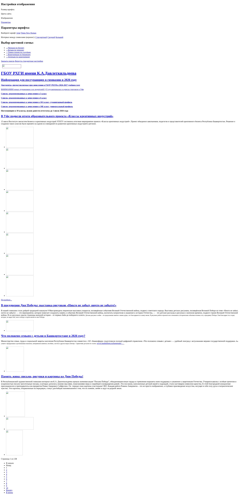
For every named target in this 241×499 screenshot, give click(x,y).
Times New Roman (28, 33)
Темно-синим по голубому (18, 52)
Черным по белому (15, 48)
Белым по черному (15, 50)
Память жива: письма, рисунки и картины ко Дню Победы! (42, 376)
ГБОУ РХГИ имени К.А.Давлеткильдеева (38, 73)
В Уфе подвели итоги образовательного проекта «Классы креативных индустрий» (57, 116)
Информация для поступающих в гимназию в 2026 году (39, 79)
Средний (51, 37)
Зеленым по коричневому (18, 57)
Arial (18, 33)
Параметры (6, 22)
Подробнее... (6, 300)
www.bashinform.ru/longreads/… (110, 343)
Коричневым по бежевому (18, 55)
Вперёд (9, 490)
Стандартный (41, 37)
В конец (9, 492)
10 (7, 488)
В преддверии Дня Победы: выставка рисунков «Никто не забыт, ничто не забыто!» (58, 305)
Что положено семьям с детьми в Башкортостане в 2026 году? (43, 335)
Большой (59, 37)
